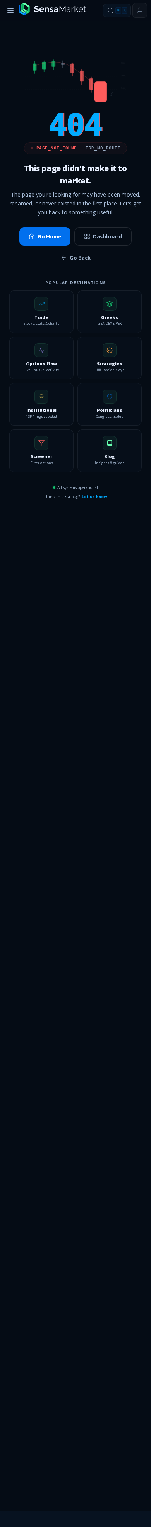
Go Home (49, 236)
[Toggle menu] (10, 10)
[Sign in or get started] (139, 10)
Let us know (94, 496)
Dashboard (107, 236)
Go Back (80, 257)
